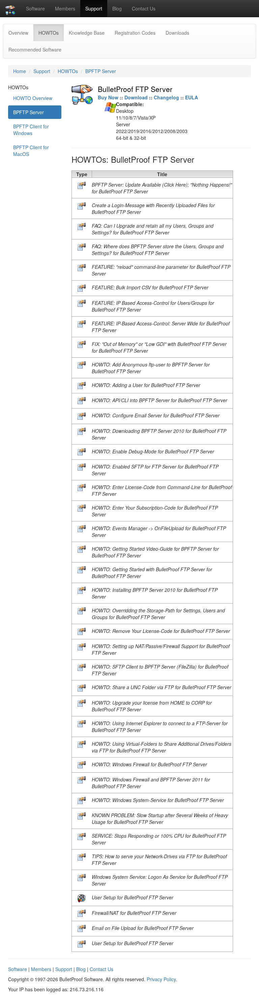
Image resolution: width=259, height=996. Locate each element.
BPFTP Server (100, 71)
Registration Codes (135, 32)
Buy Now (108, 97)
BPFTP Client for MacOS (31, 150)
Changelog (166, 97)
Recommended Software (34, 49)
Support (93, 8)
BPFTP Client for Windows (31, 129)
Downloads (177, 32)
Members (65, 8)
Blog (117, 8)
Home (19, 71)
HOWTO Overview (32, 98)
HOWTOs (51, 32)
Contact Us (143, 8)
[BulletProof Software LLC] (10, 8)
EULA (191, 97)
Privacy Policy (161, 979)
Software (35, 8)
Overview (18, 32)
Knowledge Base (87, 32)
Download (136, 97)
